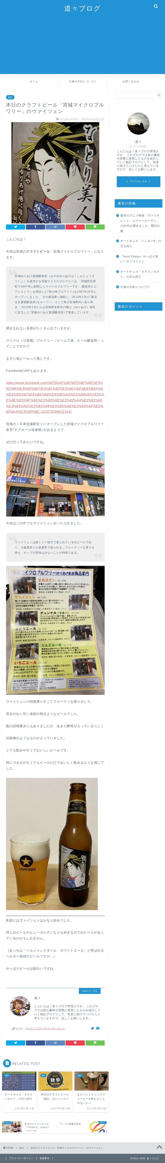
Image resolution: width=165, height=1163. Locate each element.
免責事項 (44, 1158)
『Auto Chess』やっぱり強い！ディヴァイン (139, 259)
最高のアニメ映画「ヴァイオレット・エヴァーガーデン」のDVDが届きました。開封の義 (140, 223)
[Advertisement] (82, 46)
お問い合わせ (131, 81)
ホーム (34, 81)
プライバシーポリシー (21, 1158)
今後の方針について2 (82, 81)
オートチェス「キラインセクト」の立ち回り (140, 274)
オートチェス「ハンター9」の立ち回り (140, 244)
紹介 (10, 97)
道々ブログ (82, 8)
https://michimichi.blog (45, 1028)
